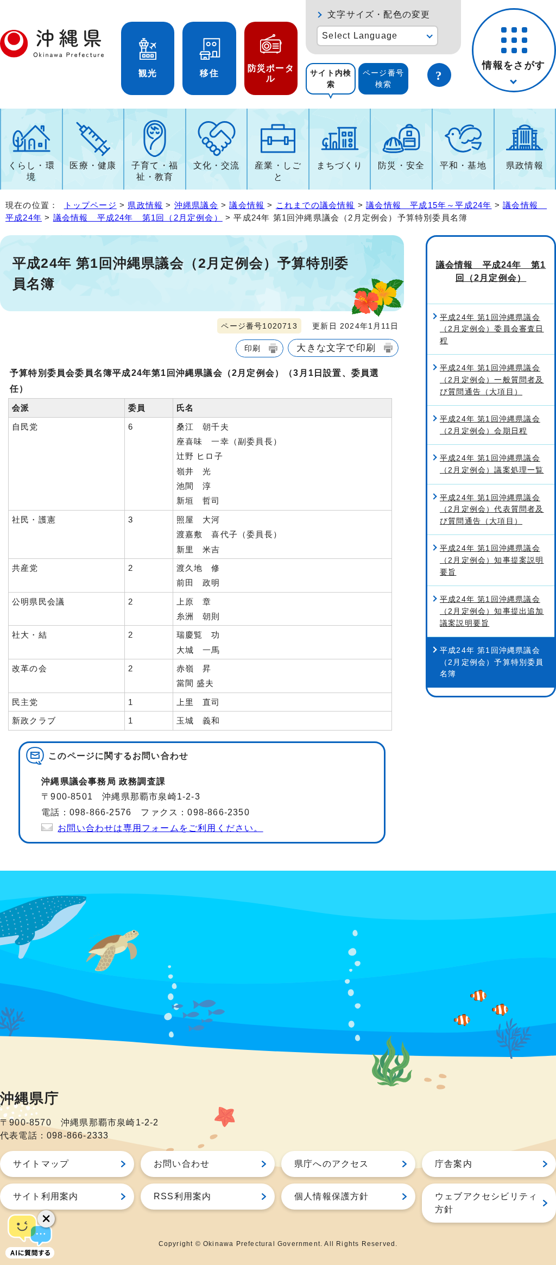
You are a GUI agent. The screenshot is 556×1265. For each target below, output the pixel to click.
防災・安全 (401, 165)
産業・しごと (278, 171)
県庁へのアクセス (331, 1163)
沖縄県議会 (196, 205)
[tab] (331, 79)
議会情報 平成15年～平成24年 (428, 205)
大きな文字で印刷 (336, 347)
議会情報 (246, 205)
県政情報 (525, 165)
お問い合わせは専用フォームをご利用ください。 (160, 828)
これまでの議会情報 (315, 205)
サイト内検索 (330, 78)
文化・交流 (216, 165)
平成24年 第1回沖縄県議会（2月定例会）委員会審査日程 (492, 329)
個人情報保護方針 (331, 1196)
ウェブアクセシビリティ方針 (486, 1203)
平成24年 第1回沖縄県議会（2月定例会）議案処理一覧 (492, 464)
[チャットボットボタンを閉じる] (46, 1219)
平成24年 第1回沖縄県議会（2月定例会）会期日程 (490, 424)
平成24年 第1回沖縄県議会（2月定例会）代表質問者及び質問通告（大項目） (492, 509)
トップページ (90, 205)
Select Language (359, 35)
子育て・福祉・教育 (154, 171)
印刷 (252, 348)
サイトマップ (41, 1163)
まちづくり (340, 165)
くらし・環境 (31, 171)
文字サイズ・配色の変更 (378, 14)
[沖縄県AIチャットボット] (29, 1235)
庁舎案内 (453, 1163)
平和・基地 (463, 165)
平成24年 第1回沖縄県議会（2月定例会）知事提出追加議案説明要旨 (492, 611)
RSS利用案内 (182, 1196)
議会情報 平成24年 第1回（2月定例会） (138, 217)
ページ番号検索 (383, 78)
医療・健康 (93, 165)
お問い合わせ (182, 1163)
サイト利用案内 (45, 1196)
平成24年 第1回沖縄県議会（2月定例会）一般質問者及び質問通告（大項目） (492, 379)
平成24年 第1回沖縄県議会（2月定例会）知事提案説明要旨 (492, 560)
